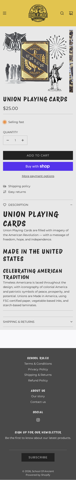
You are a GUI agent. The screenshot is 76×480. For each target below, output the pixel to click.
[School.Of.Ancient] (38, 419)
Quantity (10, 132)
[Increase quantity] (22, 140)
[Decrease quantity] (7, 140)
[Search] (62, 13)
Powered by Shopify (38, 474)
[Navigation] (4, 13)
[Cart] (70, 13)
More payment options (38, 176)
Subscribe (38, 457)
